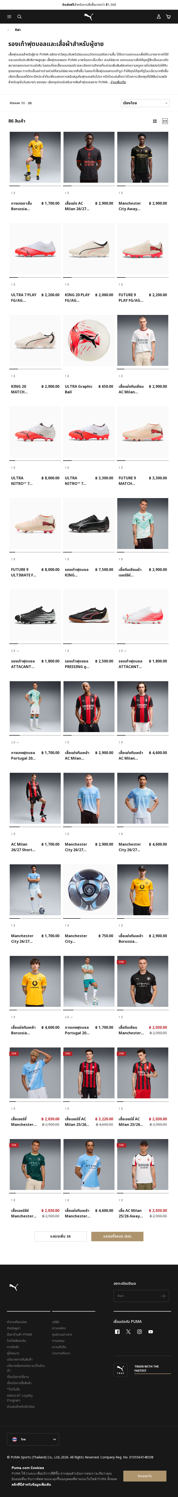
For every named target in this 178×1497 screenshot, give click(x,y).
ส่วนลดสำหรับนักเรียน (21, 1406)
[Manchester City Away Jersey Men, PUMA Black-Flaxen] (142, 157)
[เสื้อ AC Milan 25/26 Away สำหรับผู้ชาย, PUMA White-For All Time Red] (142, 1164)
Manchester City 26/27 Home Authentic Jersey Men (130, 847)
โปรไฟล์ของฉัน (16, 1340)
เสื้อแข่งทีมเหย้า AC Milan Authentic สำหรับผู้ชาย (131, 755)
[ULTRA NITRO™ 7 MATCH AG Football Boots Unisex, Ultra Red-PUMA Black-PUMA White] (89, 432)
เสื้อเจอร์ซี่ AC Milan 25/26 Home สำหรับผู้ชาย (130, 1121)
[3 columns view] (165, 121)
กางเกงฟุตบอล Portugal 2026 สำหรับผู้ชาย (24, 755)
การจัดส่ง (13, 1347)
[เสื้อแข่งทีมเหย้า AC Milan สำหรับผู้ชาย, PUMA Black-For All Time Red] (89, 706)
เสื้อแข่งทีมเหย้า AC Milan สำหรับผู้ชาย (77, 755)
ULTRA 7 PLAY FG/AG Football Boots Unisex (23, 297)
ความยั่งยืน (59, 1347)
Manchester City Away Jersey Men (130, 206)
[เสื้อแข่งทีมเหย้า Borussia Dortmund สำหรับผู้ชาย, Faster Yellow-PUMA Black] (142, 889)
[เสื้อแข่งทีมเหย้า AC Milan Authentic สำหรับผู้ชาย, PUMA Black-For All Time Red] (142, 706)
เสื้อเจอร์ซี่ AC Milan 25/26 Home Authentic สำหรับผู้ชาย (75, 1121)
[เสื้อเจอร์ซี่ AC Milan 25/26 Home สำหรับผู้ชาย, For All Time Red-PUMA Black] (142, 1072)
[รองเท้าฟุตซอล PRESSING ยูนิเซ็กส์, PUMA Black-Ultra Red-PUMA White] (89, 615)
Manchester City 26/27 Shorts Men (22, 938)
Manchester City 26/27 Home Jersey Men (76, 847)
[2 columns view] (154, 121)
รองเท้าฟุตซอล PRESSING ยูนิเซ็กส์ (77, 664)
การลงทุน (58, 1340)
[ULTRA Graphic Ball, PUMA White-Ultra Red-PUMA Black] (89, 340)
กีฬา (18, 30)
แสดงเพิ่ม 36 (60, 1236)
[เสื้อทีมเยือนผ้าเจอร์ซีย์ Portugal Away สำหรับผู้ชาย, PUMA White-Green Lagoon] (142, 523)
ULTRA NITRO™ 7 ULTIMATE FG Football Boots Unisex (23, 481)
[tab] (14, 185)
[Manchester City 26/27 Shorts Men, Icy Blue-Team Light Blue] (35, 889)
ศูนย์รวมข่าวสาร (62, 1334)
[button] (10, 16)
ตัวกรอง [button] (15, 103)
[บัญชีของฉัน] (158, 16)
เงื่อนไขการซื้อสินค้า (19, 1383)
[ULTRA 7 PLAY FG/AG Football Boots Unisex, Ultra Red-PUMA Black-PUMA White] (35, 248)
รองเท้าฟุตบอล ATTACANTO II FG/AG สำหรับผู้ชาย (23, 664)
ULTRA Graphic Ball (78, 389)
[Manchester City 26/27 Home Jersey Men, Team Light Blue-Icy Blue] (89, 798)
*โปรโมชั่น (13, 1389)
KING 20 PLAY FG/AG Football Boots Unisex (77, 297)
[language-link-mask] (33, 1439)
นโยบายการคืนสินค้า (19, 1359)
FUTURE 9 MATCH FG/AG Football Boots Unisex (131, 481)
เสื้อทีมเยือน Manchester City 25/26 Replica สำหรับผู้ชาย (131, 1030)
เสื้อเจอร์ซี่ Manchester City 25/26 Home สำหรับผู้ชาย (22, 1121)
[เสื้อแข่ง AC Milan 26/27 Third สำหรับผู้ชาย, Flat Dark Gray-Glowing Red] (89, 157)
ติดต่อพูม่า (13, 1328)
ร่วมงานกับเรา (61, 1353)
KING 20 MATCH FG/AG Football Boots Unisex (23, 389)
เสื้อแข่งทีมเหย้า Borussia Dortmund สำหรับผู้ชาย (131, 938)
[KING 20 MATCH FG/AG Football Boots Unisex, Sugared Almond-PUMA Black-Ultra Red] (35, 340)
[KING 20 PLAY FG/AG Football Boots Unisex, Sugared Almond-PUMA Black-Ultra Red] (89, 248)
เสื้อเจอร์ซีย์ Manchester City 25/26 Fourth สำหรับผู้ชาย (23, 1213)
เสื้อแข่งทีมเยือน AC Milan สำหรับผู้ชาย (131, 389)
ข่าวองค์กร (59, 1328)
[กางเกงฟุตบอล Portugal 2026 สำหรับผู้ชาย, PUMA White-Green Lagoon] (35, 706)
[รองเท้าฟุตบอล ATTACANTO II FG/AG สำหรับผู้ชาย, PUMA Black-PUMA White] (35, 615)
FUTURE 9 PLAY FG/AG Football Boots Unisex (131, 297)
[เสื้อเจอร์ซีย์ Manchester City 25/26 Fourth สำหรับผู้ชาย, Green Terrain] (35, 1164)
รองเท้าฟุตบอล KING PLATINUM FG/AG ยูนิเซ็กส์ (77, 572)
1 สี (13, 193)
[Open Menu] (10, 16)
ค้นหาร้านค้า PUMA (19, 1334)
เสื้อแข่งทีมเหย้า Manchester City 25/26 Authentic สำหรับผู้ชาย (77, 1213)
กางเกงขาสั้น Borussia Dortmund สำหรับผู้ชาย (21, 206)
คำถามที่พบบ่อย (17, 1322)
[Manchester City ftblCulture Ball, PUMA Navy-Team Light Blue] (89, 889)
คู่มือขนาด (13, 1353)
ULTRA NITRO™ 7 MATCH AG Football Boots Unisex (77, 481)
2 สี (13, 651)
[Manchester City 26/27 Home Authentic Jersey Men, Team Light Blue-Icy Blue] (142, 798)
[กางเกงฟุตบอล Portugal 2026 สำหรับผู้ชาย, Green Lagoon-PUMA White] (89, 981)
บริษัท (55, 1322)
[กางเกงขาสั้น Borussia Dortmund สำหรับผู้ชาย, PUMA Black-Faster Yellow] (35, 157)
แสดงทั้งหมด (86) (117, 1236)
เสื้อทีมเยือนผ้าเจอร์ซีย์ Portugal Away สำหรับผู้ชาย (130, 572)
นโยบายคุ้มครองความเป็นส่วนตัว (26, 1368)
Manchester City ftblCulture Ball (79, 938)
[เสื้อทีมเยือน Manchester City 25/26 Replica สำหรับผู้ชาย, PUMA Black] (142, 981)
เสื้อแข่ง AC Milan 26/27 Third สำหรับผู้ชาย (75, 206)
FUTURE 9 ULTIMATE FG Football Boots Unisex (23, 572)
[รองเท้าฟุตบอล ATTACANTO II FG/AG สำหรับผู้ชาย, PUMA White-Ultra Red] (142, 615)
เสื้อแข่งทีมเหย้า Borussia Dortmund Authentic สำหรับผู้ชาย (23, 1030)
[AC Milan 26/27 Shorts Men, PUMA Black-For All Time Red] (35, 798)
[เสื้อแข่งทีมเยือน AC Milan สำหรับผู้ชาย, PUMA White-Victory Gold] (142, 340)
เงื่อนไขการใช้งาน (18, 1376)
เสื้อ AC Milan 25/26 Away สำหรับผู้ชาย (130, 1213)
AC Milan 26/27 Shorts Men (22, 847)
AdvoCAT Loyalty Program (20, 1398)
